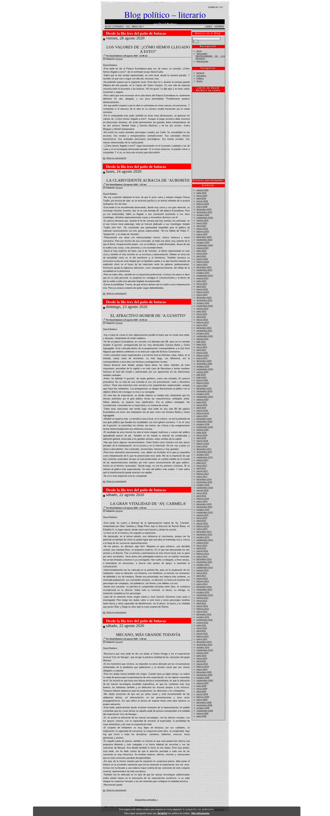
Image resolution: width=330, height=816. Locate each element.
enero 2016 (201, 501)
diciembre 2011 (203, 614)
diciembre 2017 (204, 449)
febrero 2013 (202, 581)
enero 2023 (201, 295)
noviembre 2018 (204, 421)
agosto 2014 (202, 543)
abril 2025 (201, 226)
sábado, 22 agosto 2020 (125, 495)
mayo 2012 (201, 600)
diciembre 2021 (204, 328)
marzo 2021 (202, 353)
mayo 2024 (201, 253)
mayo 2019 (201, 405)
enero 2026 (201, 207)
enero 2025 (201, 234)
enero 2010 (201, 669)
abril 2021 (201, 350)
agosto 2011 (202, 622)
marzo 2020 (202, 380)
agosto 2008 (202, 713)
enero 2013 (201, 584)
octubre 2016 (202, 485)
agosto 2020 (202, 372)
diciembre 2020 (204, 361)
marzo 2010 (202, 664)
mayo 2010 (201, 658)
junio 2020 (201, 377)
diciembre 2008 (204, 702)
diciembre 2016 (204, 479)
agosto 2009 (202, 683)
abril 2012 (201, 603)
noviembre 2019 (204, 391)
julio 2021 (201, 342)
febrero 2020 (202, 383)
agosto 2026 (202, 190)
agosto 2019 (202, 399)
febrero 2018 (202, 443)
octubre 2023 (202, 273)
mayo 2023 (201, 284)
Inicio (199, 51)
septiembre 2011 (204, 620)
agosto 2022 (202, 308)
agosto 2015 (202, 515)
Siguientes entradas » (146, 799)
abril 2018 (201, 438)
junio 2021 (201, 344)
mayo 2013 (201, 573)
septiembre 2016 (204, 488)
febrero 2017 (202, 474)
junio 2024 (201, 251)
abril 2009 (201, 691)
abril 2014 (201, 548)
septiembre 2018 (204, 427)
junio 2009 (201, 686)
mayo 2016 (201, 493)
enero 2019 (201, 416)
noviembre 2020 (204, 364)
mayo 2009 (201, 689)
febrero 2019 (202, 413)
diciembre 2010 (204, 642)
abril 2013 (201, 576)
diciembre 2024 (204, 237)
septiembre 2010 (204, 650)
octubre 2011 (202, 617)
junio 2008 (201, 716)
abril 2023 (201, 286)
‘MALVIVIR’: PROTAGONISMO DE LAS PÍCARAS (210, 56)
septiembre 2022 (204, 306)
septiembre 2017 (204, 457)
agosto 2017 (202, 460)
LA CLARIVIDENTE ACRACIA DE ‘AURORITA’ (148, 180)
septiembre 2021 (204, 336)
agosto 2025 (202, 220)
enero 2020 (201, 386)
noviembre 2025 (204, 212)
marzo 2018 (202, 441)
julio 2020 (201, 375)
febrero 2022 (202, 322)
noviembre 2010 (204, 645)
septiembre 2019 (204, 397)
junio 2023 (201, 281)
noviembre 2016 (204, 482)
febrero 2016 (202, 499)
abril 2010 (201, 661)
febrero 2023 (202, 292)
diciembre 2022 (204, 297)
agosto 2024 (202, 248)
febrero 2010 (202, 667)
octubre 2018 (202, 424)
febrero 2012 (202, 609)
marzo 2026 (202, 201)
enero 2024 (201, 264)
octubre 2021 (202, 333)
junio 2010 (201, 656)
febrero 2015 (202, 526)
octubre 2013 (202, 565)
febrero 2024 (202, 262)
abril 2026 (201, 198)
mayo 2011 (201, 628)
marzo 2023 (202, 289)
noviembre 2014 (204, 534)
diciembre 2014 (204, 532)
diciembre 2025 (204, 209)
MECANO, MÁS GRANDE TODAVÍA (148, 634)
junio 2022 (201, 311)
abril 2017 (201, 468)
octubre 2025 (202, 215)
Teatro (199, 81)
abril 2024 (201, 256)
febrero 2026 (202, 204)
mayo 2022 (201, 314)
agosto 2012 (202, 598)
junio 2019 (201, 402)
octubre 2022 (202, 303)
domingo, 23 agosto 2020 (126, 307)
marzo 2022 (202, 319)
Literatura (201, 76)
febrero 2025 (202, 231)
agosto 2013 (202, 570)
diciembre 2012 (204, 587)
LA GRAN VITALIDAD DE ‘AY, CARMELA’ (148, 503)
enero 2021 (201, 358)
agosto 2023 (202, 278)
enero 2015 (201, 529)
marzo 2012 (202, 606)
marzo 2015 (202, 523)
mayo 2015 (201, 518)
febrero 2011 (202, 636)
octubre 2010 (202, 647)
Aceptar (162, 813)
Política (200, 78)
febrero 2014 (202, 554)
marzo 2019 (202, 410)
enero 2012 (201, 611)
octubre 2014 (202, 537)
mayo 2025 (201, 223)
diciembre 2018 (204, 419)
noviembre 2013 (204, 562)
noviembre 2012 (204, 589)
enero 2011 (201, 639)
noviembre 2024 (204, 240)
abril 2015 (201, 521)
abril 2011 (201, 631)
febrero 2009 (202, 697)
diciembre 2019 (204, 388)
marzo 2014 (202, 551)
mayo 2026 (201, 196)
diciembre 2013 (204, 559)
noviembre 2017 (204, 452)
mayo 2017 (201, 465)
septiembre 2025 (204, 218)
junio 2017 (201, 463)
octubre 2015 (202, 510)
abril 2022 (201, 317)
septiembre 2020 (204, 369)
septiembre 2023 (204, 275)
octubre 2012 (202, 592)
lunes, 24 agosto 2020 (123, 171)
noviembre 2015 (204, 507)
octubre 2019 (202, 394)
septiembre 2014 (204, 540)
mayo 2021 (201, 347)
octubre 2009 (202, 678)
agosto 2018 (202, 430)
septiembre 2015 (204, 512)
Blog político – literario (165, 14)
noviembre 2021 (204, 330)
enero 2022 (201, 325)
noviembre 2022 (204, 300)
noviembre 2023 (204, 270)
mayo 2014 (201, 545)
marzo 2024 (202, 259)
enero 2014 (201, 556)
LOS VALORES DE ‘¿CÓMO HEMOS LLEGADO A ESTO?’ (148, 49)
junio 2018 (201, 432)
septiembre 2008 (204, 711)
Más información (200, 813)
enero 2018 (201, 446)
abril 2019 (201, 408)
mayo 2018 (201, 435)
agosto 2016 (202, 490)
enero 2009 (201, 700)
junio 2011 (201, 625)
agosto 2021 (202, 339)
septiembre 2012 (204, 595)
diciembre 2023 (204, 267)
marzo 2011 (202, 633)
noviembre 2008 (204, 705)
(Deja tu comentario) (116, 158)
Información (202, 61)
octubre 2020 (202, 366)
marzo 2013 (202, 578)
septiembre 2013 (204, 567)
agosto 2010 (202, 653)
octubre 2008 (202, 708)
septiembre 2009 (204, 680)
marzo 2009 (202, 694)
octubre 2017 (202, 454)
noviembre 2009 (204, 675)
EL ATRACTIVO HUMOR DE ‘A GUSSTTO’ (148, 315)
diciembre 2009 (204, 672)
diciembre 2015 (204, 504)
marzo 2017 (202, 471)
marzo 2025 (202, 229)
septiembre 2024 (204, 245)
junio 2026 (201, 193)
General (119, 59)
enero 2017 (201, 476)
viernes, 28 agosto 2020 (125, 38)
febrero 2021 (202, 355)
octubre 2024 (202, 242)
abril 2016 (201, 496)
